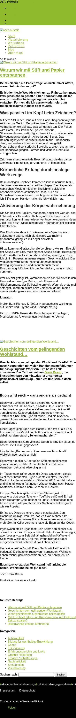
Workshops (16, 42)
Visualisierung (18, 39)
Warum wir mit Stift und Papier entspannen (35, 607)
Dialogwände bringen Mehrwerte (28, 623)
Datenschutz (16, 23)
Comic (12, 644)
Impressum (15, 20)
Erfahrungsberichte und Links (26, 651)
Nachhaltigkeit (17, 661)
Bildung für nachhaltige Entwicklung (30, 641)
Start (11, 36)
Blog (11, 49)
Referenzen (16, 46)
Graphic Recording (20, 654)
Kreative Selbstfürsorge (23, 658)
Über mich (15, 52)
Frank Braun (52, 372)
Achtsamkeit (16, 638)
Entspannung (16, 648)
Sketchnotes (16, 664)
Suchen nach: (9, 674)
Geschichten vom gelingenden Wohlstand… (36, 610)
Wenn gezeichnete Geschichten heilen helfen (36, 613)
